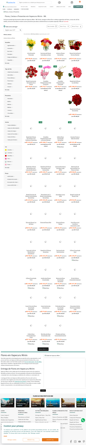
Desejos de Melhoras (12, 57)
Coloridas (10, 153)
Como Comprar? (5, 415)
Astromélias (10, 75)
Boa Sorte (10, 51)
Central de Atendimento (7, 422)
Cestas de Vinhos (11, 137)
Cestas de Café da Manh (13, 128)
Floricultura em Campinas (21, 404)
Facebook (71, 441)
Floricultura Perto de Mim (43, 396)
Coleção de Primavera (75, 417)
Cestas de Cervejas (12, 131)
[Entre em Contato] (54, 2)
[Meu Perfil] (65, 2)
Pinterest (84, 441)
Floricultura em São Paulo (7, 404)
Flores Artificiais (11, 78)
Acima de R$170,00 (12, 185)
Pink (9, 158)
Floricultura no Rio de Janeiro (52, 404)
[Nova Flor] (10, 3)
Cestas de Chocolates (13, 134)
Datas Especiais (74, 415)
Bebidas (10, 104)
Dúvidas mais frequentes (7, 420)
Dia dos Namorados (29, 362)
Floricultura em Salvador (36, 404)
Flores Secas (10, 81)
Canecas (10, 110)
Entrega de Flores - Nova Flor (42, 415)
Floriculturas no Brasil (23, 417)
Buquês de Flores (42, 6)
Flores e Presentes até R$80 (59, 417)
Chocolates (10, 113)
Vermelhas (10, 155)
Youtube (79, 441)
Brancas (10, 161)
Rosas (9, 164)
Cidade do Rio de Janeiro (24, 422)
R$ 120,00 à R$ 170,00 (13, 182)
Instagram (75, 441)
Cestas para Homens (12, 140)
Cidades (51, 6)
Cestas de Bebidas (12, 125)
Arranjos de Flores (60, 6)
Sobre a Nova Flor (39, 417)
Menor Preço (75, 26)
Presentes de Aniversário (76, 429)
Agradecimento (11, 45)
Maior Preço (63, 26)
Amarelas (10, 150)
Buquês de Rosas (74, 420)
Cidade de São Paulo (23, 419)
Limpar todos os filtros (9, 38)
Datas (69, 6)
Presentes (33, 6)
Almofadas (10, 98)
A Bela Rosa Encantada (13, 72)
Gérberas (10, 83)
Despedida (10, 60)
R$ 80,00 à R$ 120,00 (12, 179)
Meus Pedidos (4, 417)
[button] (59, 2)
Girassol (10, 86)
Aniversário (10, 48)
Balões (9, 101)
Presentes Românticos (76, 427)
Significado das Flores (41, 420)
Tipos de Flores (24, 6)
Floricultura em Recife (66, 404)
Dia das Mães (38, 362)
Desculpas (10, 54)
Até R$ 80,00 (11, 176)
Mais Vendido (50, 26)
